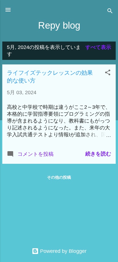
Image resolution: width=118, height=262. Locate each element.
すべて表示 (98, 47)
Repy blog (59, 25)
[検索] (110, 11)
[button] (107, 73)
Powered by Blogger (62, 251)
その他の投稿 (59, 177)
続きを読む (98, 154)
